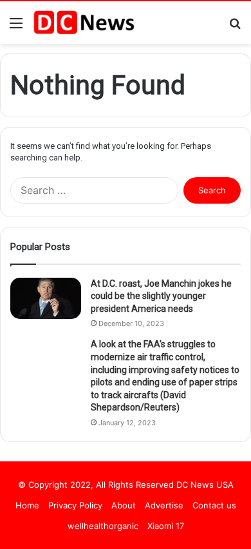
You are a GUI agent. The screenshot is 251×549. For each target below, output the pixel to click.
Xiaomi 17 (165, 526)
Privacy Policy (75, 505)
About (123, 505)
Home (27, 505)
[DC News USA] (83, 22)
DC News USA (205, 484)
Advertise (164, 505)
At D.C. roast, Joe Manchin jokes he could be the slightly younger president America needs (161, 296)
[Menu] (16, 27)
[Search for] (234, 27)
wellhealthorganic (103, 526)
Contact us (214, 505)
